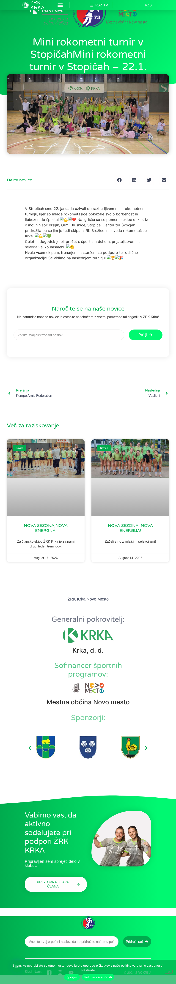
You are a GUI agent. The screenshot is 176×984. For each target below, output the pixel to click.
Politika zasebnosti (98, 977)
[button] (60, 5)
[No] (169, 972)
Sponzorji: (88, 717)
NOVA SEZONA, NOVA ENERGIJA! (130, 528)
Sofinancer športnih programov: (88, 670)
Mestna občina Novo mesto (88, 702)
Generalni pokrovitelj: (88, 619)
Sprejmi (71, 977)
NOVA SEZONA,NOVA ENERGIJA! (46, 528)
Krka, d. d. (88, 650)
